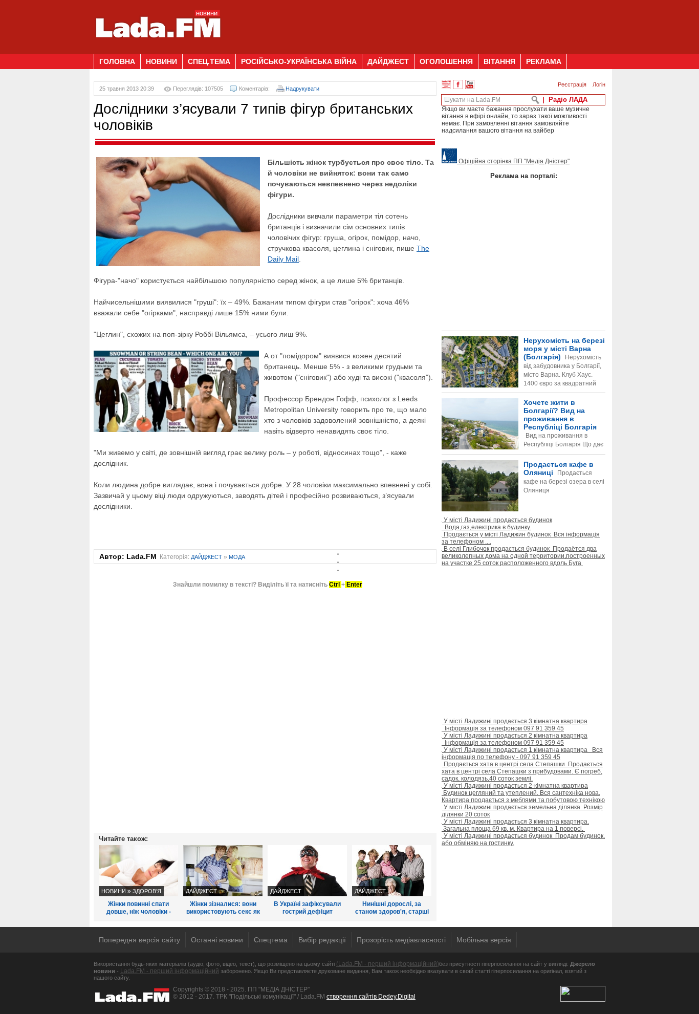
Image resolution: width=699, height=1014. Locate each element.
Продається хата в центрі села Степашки (522, 771)
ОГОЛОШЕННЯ (446, 61)
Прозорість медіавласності (401, 940)
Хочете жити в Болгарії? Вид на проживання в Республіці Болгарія (522, 440)
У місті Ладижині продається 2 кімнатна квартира (514, 739)
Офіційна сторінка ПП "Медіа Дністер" (513, 161)
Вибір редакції (322, 940)
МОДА (237, 557)
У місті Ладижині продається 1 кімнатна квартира (522, 753)
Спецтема (271, 940)
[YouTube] (469, 84)
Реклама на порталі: (523, 176)
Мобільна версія (483, 940)
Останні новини (217, 940)
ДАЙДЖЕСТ (388, 61)
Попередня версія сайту (139, 940)
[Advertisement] (419, 23)
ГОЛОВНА (117, 61)
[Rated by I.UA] (582, 999)
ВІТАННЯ (499, 61)
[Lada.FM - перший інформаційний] (158, 49)
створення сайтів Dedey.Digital (371, 996)
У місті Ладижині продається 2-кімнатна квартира (523, 793)
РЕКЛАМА (543, 61)
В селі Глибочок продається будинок (523, 556)
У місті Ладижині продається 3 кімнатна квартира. (515, 825)
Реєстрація (572, 84)
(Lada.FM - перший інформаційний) (387, 963)
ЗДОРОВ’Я (147, 891)
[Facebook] (458, 84)
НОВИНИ (161, 61)
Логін (599, 84)
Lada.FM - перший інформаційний (169, 971)
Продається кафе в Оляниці (563, 477)
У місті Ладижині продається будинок (497, 523)
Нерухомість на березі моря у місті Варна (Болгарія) (564, 370)
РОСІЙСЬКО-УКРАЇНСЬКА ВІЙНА (299, 61)
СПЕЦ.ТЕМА (209, 61)
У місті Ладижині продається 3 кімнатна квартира (514, 725)
